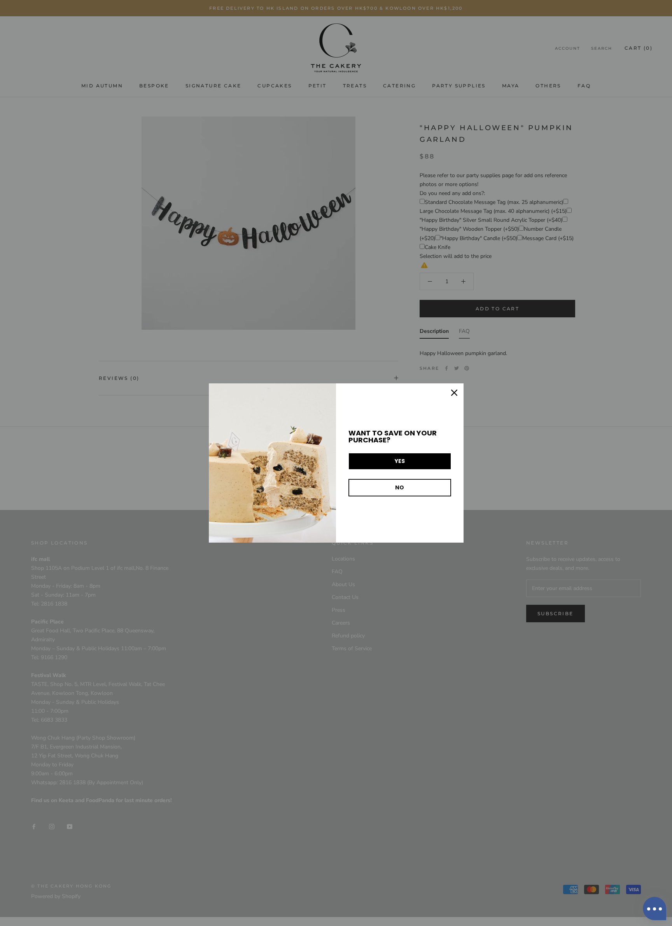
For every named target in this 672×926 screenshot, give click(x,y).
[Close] (454, 392)
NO (399, 487)
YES (400, 461)
